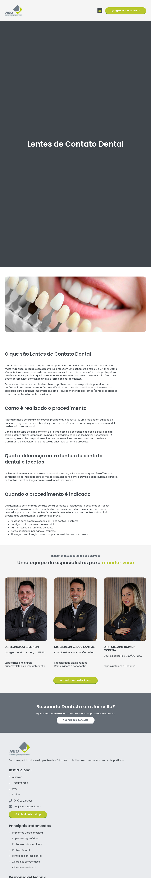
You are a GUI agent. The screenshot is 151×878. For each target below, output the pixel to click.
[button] (99, 10)
